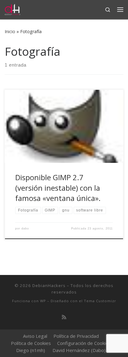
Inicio (10, 31)
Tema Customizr (100, 300)
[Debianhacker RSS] (64, 317)
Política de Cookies (31, 343)
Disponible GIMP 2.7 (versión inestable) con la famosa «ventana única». (58, 187)
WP (43, 300)
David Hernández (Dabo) (79, 350)
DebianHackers (49, 285)
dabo (25, 228)
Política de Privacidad (76, 336)
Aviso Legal (35, 336)
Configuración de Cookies (84, 343)
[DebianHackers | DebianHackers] (12, 9)
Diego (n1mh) (30, 350)
